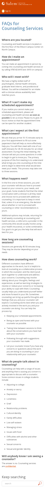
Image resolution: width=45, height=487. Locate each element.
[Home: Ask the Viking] (17, 3)
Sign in (8, 11)
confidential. (10, 466)
